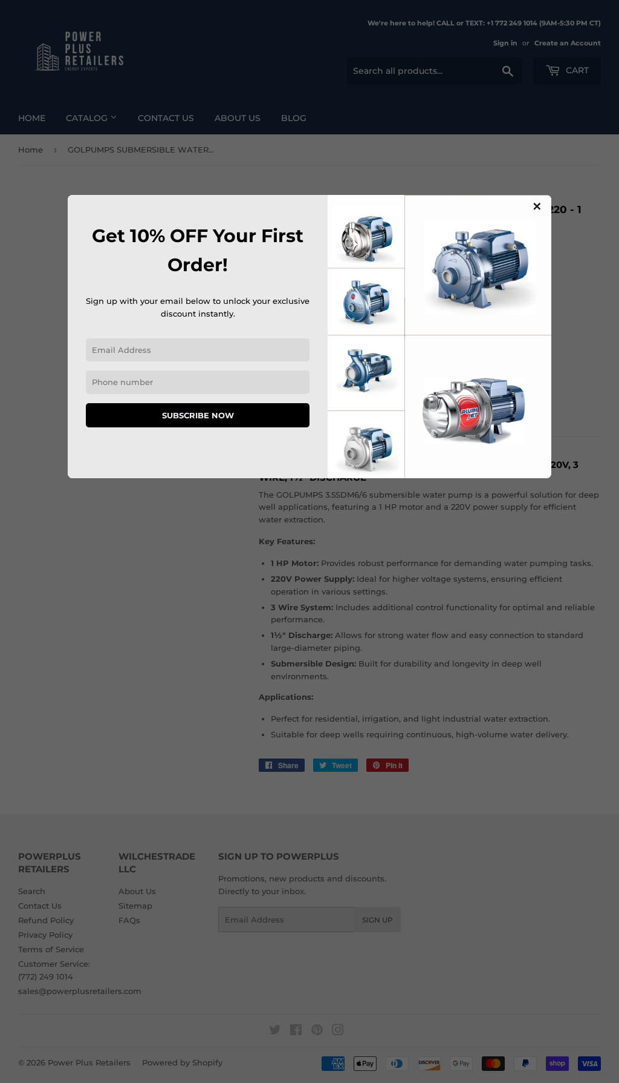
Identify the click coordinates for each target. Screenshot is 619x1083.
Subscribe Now (198, 415)
